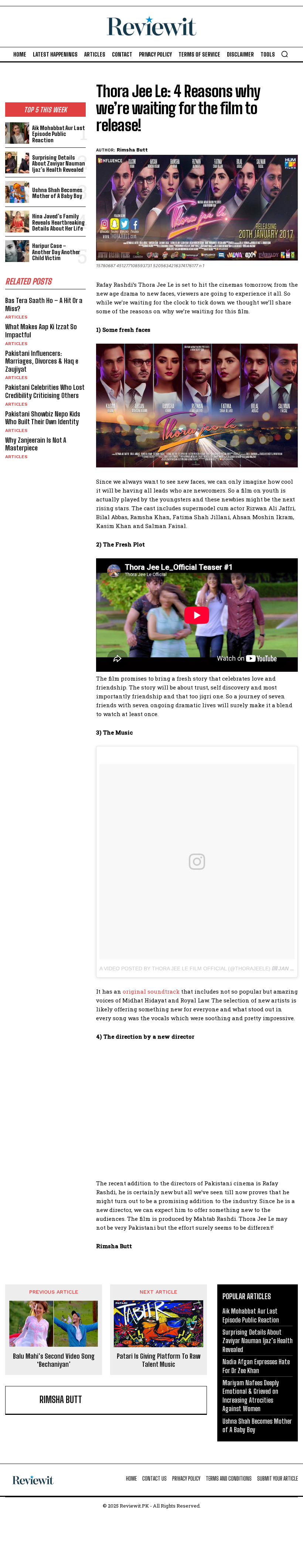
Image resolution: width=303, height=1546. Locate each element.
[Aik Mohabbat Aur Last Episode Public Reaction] (17, 133)
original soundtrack (151, 991)
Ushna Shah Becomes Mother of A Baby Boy (57, 193)
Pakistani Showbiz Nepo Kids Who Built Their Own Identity (42, 418)
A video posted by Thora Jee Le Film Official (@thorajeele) (184, 968)
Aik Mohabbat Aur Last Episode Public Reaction (58, 134)
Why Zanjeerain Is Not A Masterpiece (35, 444)
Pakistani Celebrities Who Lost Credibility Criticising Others (45, 391)
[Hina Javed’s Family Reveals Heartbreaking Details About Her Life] (17, 221)
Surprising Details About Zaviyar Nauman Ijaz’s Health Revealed (58, 163)
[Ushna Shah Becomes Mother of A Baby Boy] (17, 192)
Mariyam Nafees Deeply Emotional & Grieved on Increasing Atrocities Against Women (250, 1396)
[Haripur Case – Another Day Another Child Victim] (17, 251)
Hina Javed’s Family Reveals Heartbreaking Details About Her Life (58, 222)
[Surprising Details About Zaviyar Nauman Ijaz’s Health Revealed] (17, 162)
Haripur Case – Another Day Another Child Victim (56, 251)
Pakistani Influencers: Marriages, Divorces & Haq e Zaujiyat (41, 361)
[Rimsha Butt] (24, 1400)
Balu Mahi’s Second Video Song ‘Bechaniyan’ (54, 1360)
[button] (284, 54)
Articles (16, 317)
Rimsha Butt (132, 150)
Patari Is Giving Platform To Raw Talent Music (158, 1360)
